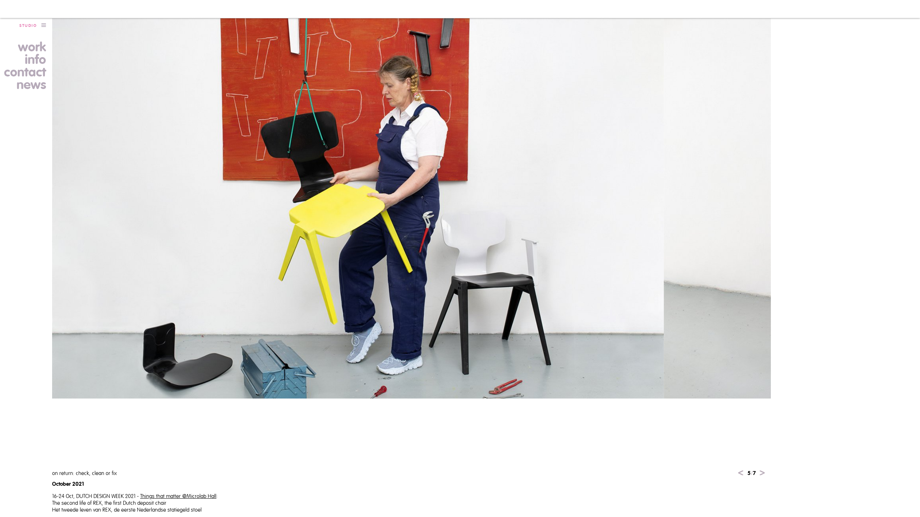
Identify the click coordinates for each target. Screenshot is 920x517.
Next (762, 473)
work (32, 47)
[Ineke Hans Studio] (32, 9)
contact (25, 72)
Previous (741, 473)
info (35, 60)
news (31, 85)
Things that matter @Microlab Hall (178, 496)
